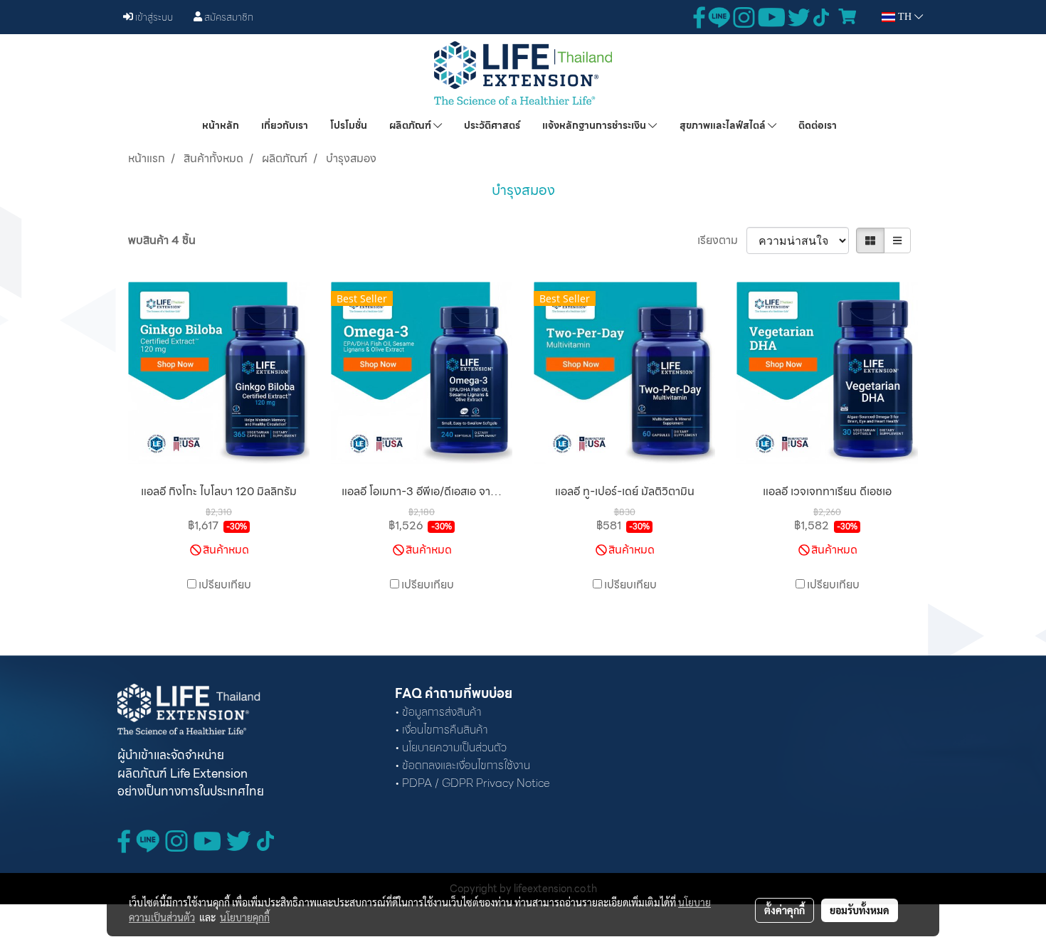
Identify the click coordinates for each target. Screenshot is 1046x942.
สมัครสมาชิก (227, 17)
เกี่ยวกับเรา (284, 125)
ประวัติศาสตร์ (492, 125)
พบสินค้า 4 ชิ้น (162, 240)
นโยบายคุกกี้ (245, 917)
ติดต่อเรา (817, 125)
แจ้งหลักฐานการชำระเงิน (595, 125)
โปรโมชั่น (348, 125)
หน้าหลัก (220, 125)
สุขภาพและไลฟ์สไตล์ (724, 125)
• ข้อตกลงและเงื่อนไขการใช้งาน (462, 765)
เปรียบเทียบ (225, 584)
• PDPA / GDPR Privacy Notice (472, 783)
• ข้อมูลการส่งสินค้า (438, 712)
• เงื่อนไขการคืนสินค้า (441, 730)
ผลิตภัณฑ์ (411, 125)
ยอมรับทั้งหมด (859, 910)
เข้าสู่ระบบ (153, 17)
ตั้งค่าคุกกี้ (784, 910)
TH (904, 16)
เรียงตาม (721, 240)
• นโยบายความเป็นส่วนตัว (451, 747)
